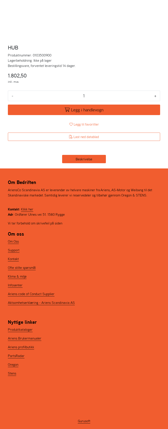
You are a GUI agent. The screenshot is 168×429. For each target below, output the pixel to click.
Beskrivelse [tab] (84, 159)
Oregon (13, 364)
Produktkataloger (20, 329)
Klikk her (27, 209)
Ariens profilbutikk (21, 347)
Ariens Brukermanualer (24, 338)
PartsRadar (16, 355)
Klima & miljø (17, 276)
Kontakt (13, 258)
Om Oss (13, 241)
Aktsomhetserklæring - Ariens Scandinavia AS (41, 302)
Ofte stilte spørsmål (22, 267)
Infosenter (15, 285)
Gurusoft (84, 421)
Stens (12, 373)
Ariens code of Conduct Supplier (31, 293)
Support (13, 250)
